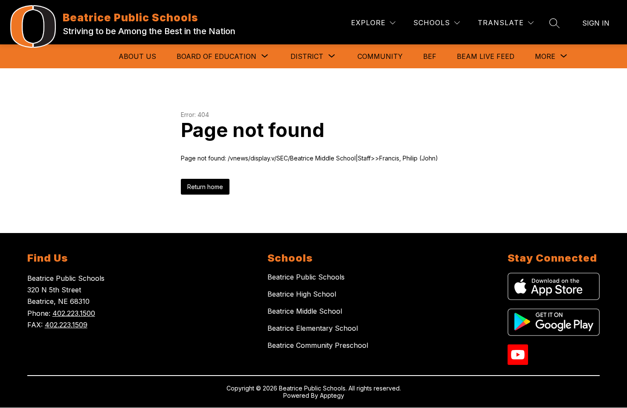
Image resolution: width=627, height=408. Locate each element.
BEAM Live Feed (485, 56)
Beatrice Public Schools (306, 277)
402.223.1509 (66, 325)
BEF (429, 56)
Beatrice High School (301, 294)
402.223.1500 (73, 313)
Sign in (596, 23)
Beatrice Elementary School (312, 328)
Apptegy (332, 395)
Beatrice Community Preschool (317, 345)
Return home (205, 186)
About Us (137, 56)
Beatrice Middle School (304, 311)
